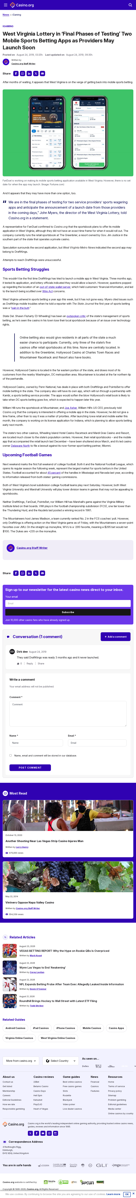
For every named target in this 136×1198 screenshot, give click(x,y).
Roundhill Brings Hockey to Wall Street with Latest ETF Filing (58, 1001)
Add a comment (116, 636)
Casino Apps (116, 1028)
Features (95, 1091)
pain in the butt (20, 308)
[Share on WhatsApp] (22, 73)
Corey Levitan (37, 972)
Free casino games (72, 1086)
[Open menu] (6, 5)
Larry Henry (22, 847)
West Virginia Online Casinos (58, 1038)
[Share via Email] (42, 73)
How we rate (9, 1104)
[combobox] (21, 1061)
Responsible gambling (14, 1109)
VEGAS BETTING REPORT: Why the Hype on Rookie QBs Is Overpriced (64, 950)
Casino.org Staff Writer (23, 63)
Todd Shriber (37, 1005)
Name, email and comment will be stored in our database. (45, 755)
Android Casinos (15, 1028)
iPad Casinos (41, 1028)
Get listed (7, 1086)
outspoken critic (76, 316)
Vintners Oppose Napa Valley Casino (29, 902)
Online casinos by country (120, 1113)
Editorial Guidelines (12, 1100)
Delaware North (20, 445)
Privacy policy (115, 1091)
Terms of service (116, 1086)
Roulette (67, 1095)
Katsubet (38, 1100)
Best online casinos (72, 1082)
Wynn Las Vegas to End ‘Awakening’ (42, 967)
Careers (6, 1095)
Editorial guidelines (117, 1104)
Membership (9, 1091)
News (6, 14)
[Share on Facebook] (16, 73)
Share (41, 663)
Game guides (71, 1076)
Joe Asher (71, 407)
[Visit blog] (55, 1133)
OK (127, 1194)
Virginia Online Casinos (19, 1038)
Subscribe (68, 612)
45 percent (54, 472)
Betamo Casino (41, 1086)
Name (13, 735)
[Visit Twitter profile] (30, 1133)
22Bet (36, 1082)
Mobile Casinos (92, 1028)
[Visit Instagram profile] (49, 1133)
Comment (15, 697)
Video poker (69, 1104)
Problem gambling (117, 1100)
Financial (95, 1082)
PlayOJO (38, 1104)
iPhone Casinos (65, 1028)
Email (72, 735)
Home (111, 1082)
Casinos (95, 1086)
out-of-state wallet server (55, 287)
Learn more (113, 1194)
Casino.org (32, 1189)
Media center (114, 1109)
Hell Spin (38, 1095)
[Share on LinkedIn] (29, 73)
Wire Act (47, 291)
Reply (30, 663)
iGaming (16, 14)
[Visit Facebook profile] (36, 1133)
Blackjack (67, 1100)
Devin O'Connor (38, 989)
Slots (65, 1091)
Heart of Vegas (41, 1109)
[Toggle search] (130, 5)
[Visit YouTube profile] (42, 1133)
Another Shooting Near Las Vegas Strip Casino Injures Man (44, 841)
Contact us (8, 1082)
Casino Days (40, 1091)
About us (9, 1076)
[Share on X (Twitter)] (35, 73)
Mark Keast (36, 955)
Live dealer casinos (72, 1109)
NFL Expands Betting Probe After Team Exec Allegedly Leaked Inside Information (71, 984)
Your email (11, 596)
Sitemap (112, 1095)
